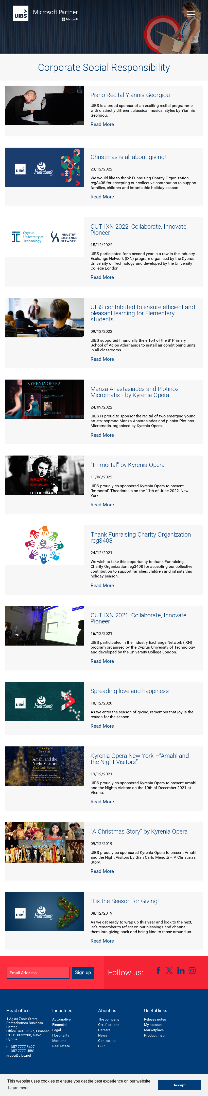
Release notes (155, 1019)
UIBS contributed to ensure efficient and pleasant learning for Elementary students (143, 313)
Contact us (106, 1041)
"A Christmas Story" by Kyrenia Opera (139, 831)
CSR (101, 1046)
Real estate (61, 1046)
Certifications (108, 1025)
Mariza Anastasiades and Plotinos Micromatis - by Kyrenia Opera (135, 392)
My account (153, 1025)
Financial (59, 1025)
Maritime (59, 1041)
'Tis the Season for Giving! (125, 901)
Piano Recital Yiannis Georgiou (130, 95)
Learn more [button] (18, 1088)
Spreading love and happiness (130, 691)
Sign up (83, 972)
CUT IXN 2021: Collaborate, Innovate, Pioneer (139, 618)
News (102, 1035)
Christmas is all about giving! (128, 157)
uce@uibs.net (20, 1055)
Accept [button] (180, 1085)
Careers (104, 1030)
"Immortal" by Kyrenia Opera (128, 464)
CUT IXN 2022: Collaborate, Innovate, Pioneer (139, 229)
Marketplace (154, 1030)
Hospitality (60, 1035)
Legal (56, 1030)
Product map (154, 1035)
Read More (102, 124)
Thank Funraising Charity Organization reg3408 (141, 537)
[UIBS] (46, 13)
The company (108, 1019)
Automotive (61, 1019)
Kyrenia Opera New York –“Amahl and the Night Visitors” (140, 758)
